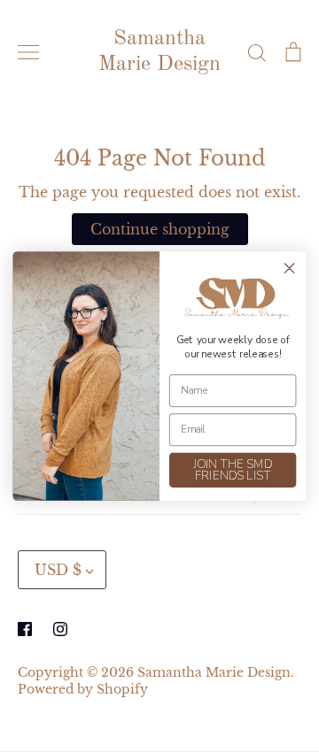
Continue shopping (160, 229)
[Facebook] (25, 629)
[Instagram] (60, 629)
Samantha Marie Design (159, 51)
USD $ (58, 570)
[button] (232, 299)
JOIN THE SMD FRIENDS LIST (233, 470)
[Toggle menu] (28, 52)
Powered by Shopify (83, 689)
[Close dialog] (289, 268)
